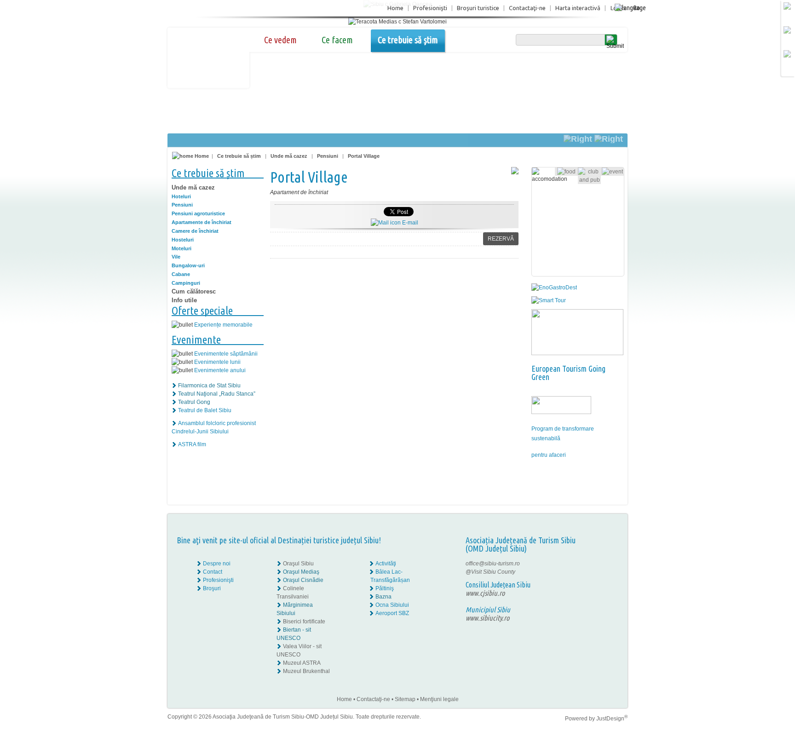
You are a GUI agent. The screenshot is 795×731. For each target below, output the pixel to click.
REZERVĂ (501, 239)
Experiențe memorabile (223, 325)
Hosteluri (183, 239)
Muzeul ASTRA (302, 663)
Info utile (184, 300)
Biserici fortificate (304, 621)
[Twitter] (605, 572)
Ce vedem (280, 40)
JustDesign (612, 718)
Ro (636, 8)
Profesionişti (430, 8)
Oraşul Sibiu (298, 563)
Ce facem (337, 40)
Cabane (181, 274)
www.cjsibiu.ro (485, 593)
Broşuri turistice (478, 8)
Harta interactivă (577, 8)
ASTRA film (192, 444)
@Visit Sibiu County (490, 572)
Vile (176, 256)
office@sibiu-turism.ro (493, 563)
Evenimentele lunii (217, 362)
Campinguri (186, 283)
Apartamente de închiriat (201, 222)
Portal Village (364, 156)
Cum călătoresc (194, 291)
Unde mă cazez (289, 156)
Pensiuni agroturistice (198, 213)
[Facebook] (598, 563)
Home (395, 8)
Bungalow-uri (188, 265)
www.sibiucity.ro (487, 618)
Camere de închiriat (195, 231)
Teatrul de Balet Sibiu (204, 410)
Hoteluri (181, 196)
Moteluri (181, 248)
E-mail (409, 222)
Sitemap (405, 699)
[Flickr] (598, 572)
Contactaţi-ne (527, 8)
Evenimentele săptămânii (226, 354)
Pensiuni (327, 156)
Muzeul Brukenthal (306, 671)
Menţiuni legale (439, 699)
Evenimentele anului (220, 370)
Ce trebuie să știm (408, 40)
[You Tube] (598, 580)
